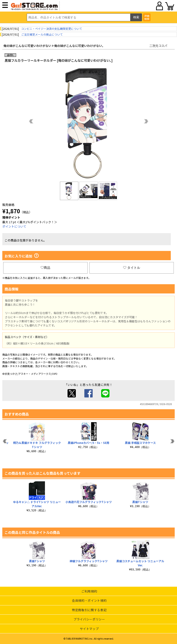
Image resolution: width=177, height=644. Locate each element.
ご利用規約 (89, 591)
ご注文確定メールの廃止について (42, 34)
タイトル (133, 267)
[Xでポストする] (72, 396)
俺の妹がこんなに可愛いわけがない (27, 45)
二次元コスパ (158, 45)
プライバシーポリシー (89, 619)
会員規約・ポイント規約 (89, 600)
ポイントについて (14, 226)
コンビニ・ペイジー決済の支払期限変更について (51, 29)
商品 (47, 267)
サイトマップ (89, 628)
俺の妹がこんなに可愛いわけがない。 (79, 45)
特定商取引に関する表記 (89, 610)
